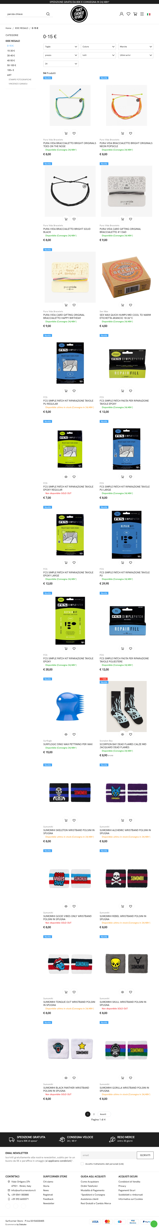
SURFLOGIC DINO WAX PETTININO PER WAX (68, 744)
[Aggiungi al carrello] (66, 133)
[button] (60, 47)
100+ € (10, 70)
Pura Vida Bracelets (53, 139)
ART (9, 75)
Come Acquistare (90, 1181)
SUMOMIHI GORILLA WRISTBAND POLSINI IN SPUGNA (124, 1089)
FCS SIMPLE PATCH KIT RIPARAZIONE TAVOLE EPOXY (68, 660)
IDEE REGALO (21, 28)
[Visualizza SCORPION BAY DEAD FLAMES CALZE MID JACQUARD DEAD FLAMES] (122, 734)
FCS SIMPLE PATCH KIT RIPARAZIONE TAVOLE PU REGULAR (68, 402)
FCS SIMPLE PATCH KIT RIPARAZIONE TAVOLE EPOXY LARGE (68, 574)
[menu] (142, 14)
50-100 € (11, 65)
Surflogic (47, 740)
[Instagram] (16, 1206)
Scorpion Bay (106, 740)
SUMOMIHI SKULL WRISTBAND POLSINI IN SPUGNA (123, 1003)
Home (8, 28)
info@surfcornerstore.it (23, 1190)
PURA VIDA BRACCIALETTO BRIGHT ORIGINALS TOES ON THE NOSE (69, 145)
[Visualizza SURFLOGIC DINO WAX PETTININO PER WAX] (66, 734)
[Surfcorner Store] (79, 13)
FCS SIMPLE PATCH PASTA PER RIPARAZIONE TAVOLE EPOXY (124, 402)
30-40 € (11, 55)
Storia (46, 1186)
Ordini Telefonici (89, 1186)
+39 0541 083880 (20, 1194)
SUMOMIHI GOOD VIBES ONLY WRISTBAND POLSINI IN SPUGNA (67, 918)
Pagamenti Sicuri (126, 1190)
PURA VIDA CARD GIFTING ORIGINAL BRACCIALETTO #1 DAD (120, 230)
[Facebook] (8, 1206)
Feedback (48, 1199)
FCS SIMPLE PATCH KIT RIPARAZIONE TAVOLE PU (125, 574)
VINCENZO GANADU (18, 83)
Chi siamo (48, 1181)
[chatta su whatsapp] (153, 1223)
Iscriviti (145, 1155)
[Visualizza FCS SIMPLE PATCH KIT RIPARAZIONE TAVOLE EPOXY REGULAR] (66, 476)
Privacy (122, 1186)
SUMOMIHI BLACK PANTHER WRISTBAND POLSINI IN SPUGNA (66, 1089)
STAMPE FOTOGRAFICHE (20, 79)
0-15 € (35, 28)
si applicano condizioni (58, 1160)
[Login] (121, 14)
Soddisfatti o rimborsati (130, 1194)
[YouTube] (24, 1206)
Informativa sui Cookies (130, 1199)
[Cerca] (48, 14)
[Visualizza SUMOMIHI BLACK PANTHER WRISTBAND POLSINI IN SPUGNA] (66, 1077)
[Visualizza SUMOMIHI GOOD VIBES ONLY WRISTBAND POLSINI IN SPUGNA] (66, 906)
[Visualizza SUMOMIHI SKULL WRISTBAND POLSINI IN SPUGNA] (122, 992)
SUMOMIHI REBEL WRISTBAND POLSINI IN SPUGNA (123, 918)
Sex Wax (104, 311)
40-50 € (11, 60)
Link (121, 1163)
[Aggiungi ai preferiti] (74, 133)
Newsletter (48, 1203)
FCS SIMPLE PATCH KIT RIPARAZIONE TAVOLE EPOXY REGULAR (68, 488)
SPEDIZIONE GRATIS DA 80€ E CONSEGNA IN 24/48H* (79, 2)
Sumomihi (48, 826)
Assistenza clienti (89, 1199)
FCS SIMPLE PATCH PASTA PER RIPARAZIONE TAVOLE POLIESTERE (124, 660)
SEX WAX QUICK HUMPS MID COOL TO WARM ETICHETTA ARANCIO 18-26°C (125, 316)
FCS (45, 397)
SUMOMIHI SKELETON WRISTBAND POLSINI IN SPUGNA (69, 832)
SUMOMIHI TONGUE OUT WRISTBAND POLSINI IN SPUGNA (69, 1003)
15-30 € (11, 50)
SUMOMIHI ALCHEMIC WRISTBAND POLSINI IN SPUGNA (125, 832)
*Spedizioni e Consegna (93, 1194)
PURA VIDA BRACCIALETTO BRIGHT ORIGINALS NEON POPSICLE (126, 145)
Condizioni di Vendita (129, 1181)
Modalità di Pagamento (92, 1190)
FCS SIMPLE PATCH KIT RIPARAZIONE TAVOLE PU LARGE (125, 488)
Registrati (48, 1194)
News (46, 1190)
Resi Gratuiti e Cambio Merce (96, 1203)
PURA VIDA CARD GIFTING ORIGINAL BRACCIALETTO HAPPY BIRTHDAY (64, 316)
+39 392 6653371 (20, 1199)
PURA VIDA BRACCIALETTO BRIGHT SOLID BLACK (67, 230)
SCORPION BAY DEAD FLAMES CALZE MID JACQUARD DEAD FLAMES (123, 746)
